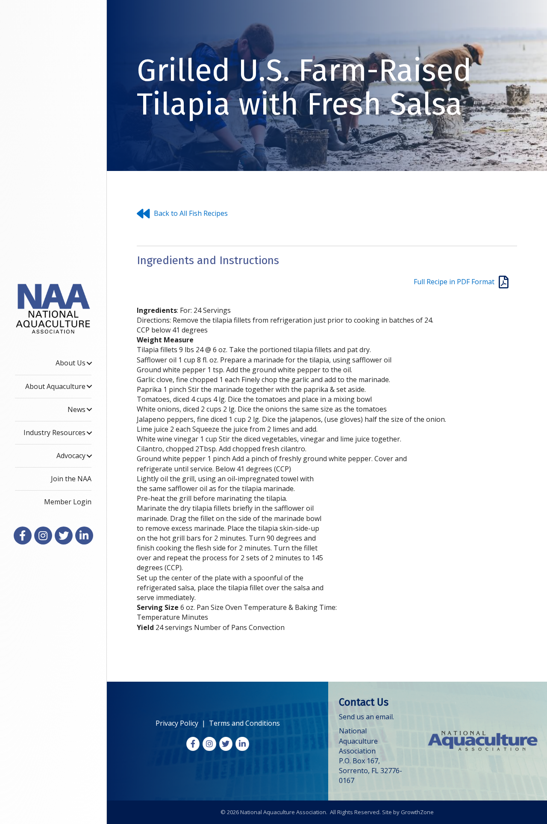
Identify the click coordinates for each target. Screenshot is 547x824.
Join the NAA (71, 478)
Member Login (67, 501)
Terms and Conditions (244, 723)
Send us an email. (366, 716)
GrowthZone (417, 812)
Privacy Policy (177, 723)
